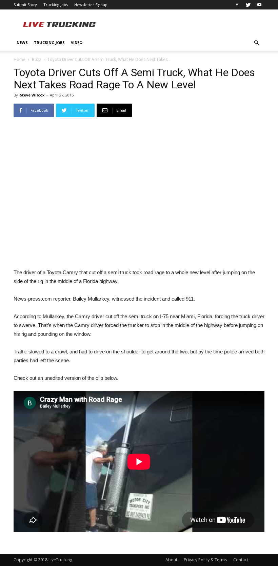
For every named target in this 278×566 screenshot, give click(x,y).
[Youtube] (259, 4)
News (22, 42)
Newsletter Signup (90, 4)
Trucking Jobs (55, 4)
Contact (240, 560)
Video (76, 42)
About (171, 560)
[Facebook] (237, 4)
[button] (256, 43)
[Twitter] (248, 4)
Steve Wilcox (32, 94)
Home (19, 59)
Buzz (36, 59)
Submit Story (25, 4)
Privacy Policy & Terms (205, 560)
